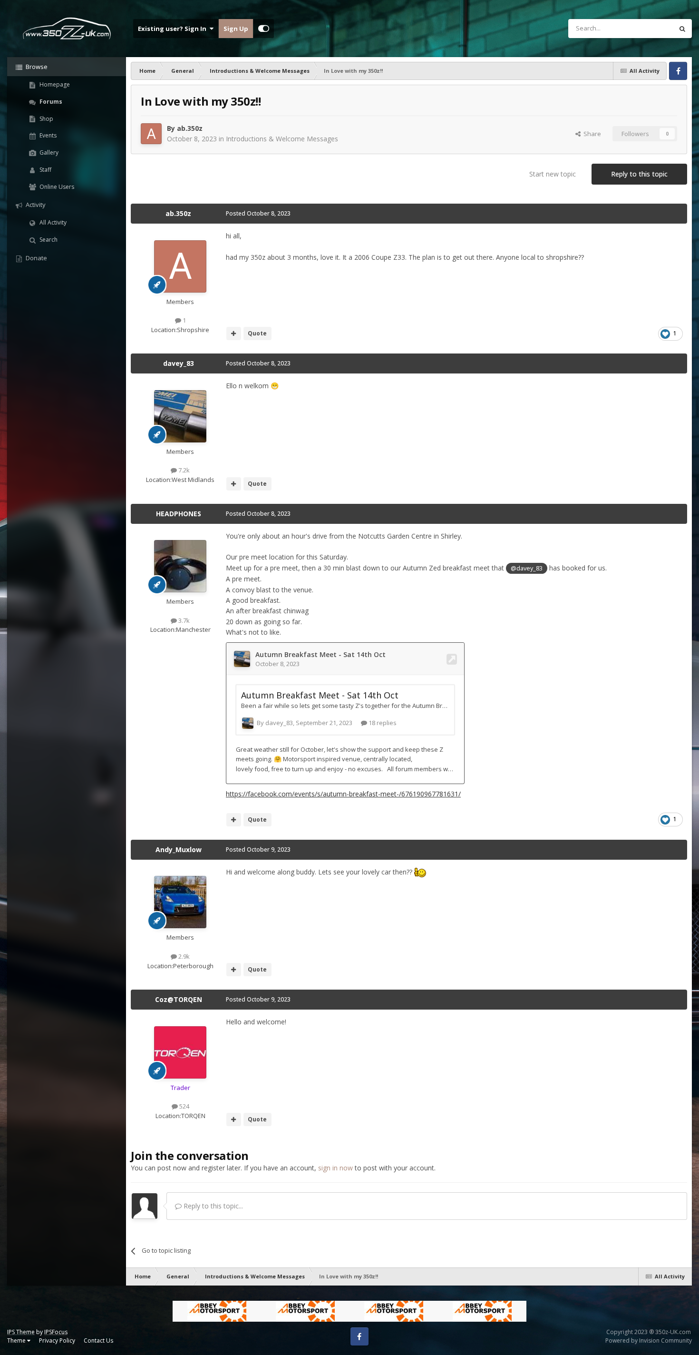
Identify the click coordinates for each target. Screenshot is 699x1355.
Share (591, 133)
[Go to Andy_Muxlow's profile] (180, 902)
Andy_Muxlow (178, 849)
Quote (257, 333)
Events (47, 135)
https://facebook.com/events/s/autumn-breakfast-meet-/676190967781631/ (343, 793)
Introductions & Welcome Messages (282, 138)
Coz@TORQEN (178, 999)
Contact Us (98, 1340)
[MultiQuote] (233, 333)
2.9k (183, 956)
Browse (36, 66)
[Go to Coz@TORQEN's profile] (180, 1052)
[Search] (682, 28)
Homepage (54, 84)
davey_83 (178, 363)
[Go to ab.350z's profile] (151, 133)
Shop (45, 119)
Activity (35, 204)
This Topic (646, 28)
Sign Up (235, 28)
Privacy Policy (57, 1340)
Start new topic (552, 173)
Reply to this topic (639, 173)
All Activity (52, 222)
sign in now (335, 1167)
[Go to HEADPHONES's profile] (180, 566)
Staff (44, 170)
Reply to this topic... (212, 1205)
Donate (35, 258)
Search (48, 240)
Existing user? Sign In (173, 28)
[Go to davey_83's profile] (180, 416)
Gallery (48, 152)
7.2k (183, 470)
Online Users (56, 187)
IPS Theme (21, 1332)
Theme (17, 1340)
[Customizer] (263, 28)
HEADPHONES (178, 513)
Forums (50, 102)
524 (183, 1106)
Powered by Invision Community (648, 1340)
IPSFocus (56, 1332)
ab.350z (190, 128)
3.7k (183, 620)
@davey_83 (527, 568)
